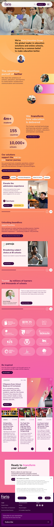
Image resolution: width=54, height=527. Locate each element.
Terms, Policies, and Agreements (8, 507)
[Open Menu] (48, 4)
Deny (40, 497)
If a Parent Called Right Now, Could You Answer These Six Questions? (43, 425)
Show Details (21, 497)
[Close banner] (51, 478)
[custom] (37, 505)
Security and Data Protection (7, 510)
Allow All (48, 497)
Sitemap (20, 505)
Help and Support (22, 507)
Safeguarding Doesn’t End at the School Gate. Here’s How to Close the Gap (8, 426)
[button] (50, 211)
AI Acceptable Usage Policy (24, 510)
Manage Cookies (4, 505)
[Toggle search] (35, 4)
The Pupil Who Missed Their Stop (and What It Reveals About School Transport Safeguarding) (25, 427)
